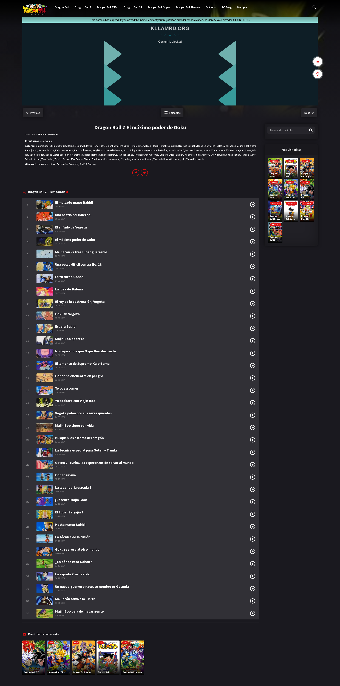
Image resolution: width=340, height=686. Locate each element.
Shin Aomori (202, 154)
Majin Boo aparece (69, 338)
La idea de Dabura (69, 289)
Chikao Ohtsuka (58, 145)
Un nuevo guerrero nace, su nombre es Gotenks (92, 586)
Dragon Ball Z (83, 7)
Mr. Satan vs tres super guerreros (81, 252)
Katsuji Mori (31, 150)
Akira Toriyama (44, 140)
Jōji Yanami (231, 145)
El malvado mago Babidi (74, 202)
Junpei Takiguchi (247, 145)
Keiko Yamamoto (64, 150)
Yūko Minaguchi (177, 159)
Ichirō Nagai (218, 145)
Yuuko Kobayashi (195, 159)
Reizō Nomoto (92, 154)
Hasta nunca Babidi (70, 524)
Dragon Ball (62, 7)
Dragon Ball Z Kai (107, 7)
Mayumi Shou (210, 150)
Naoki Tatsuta (37, 154)
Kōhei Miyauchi (114, 150)
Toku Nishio (47, 159)
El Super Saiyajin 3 (69, 512)
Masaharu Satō (176, 150)
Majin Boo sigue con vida (74, 425)
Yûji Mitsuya (127, 159)
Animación (62, 164)
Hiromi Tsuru (151, 145)
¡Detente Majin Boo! (71, 499)
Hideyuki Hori (90, 145)
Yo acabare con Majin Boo (75, 400)
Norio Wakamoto (74, 154)
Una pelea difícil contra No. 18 (78, 264)
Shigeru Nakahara (185, 154)
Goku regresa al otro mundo (77, 549)
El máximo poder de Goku (75, 239)
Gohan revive (65, 475)
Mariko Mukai (160, 150)
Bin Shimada (42, 145)
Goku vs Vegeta (67, 314)
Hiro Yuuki (124, 145)
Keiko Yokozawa (82, 150)
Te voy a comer (67, 388)
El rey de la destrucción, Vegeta (80, 301)
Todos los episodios (48, 134)
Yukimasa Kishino (143, 159)
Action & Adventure (45, 164)
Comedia (73, 164)
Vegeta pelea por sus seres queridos (83, 413)
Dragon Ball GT (133, 7)
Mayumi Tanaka (226, 150)
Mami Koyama (145, 150)
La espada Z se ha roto (72, 574)
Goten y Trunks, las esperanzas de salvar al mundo (94, 462)
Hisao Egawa (204, 145)
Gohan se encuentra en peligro (79, 376)
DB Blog (227, 7)
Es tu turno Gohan (69, 276)
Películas (210, 7)
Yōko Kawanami (111, 159)
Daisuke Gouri (74, 145)
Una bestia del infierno (72, 214)
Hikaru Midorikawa (108, 145)
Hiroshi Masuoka (168, 145)
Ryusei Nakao (126, 154)
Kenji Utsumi (99, 150)
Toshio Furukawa (93, 159)
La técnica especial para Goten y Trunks (86, 450)
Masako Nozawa (193, 150)
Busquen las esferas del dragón (79, 437)
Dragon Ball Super (159, 7)
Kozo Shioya (130, 150)
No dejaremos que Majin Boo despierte (85, 351)
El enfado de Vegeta (71, 227)
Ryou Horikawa (109, 154)
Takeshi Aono (248, 154)
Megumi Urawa (243, 150)
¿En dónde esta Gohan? (73, 561)
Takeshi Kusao (32, 159)
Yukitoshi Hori (160, 159)
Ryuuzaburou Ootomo (146, 154)
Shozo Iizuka (233, 154)
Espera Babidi (65, 326)
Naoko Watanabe (55, 154)
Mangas (242, 7)
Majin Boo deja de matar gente (79, 611)
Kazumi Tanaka (46, 150)
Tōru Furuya (77, 159)
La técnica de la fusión (72, 537)
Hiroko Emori (137, 145)
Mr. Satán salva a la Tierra (75, 599)
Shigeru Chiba (167, 154)
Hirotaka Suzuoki (187, 145)
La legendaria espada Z (73, 487)
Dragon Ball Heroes (188, 7)
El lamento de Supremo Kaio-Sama (82, 363)
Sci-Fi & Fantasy (88, 164)
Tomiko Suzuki (62, 159)
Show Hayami (218, 154)
